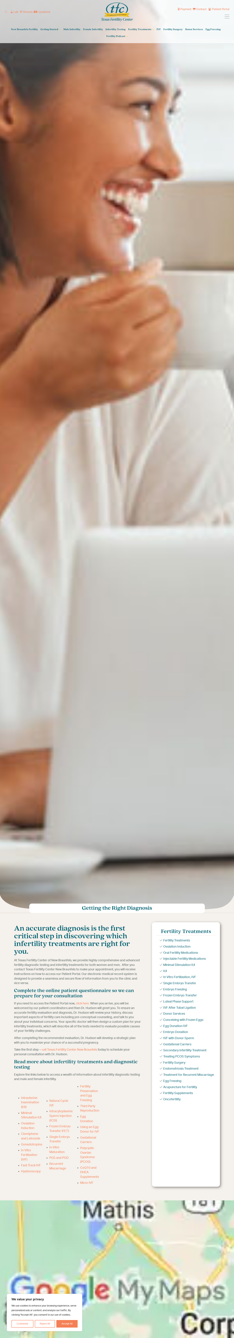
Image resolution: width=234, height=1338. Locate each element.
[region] (44, 1312)
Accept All (66, 1324)
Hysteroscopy (31, 1171)
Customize (22, 1324)
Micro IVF (86, 1182)
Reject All (45, 1324)
